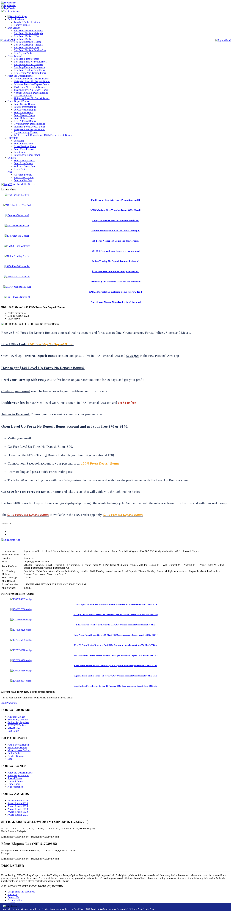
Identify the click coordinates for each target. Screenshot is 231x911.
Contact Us (13, 897)
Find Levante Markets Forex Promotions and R (115, 200)
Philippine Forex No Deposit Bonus (32, 98)
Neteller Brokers (16, 756)
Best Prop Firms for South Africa (30, 61)
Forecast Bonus (15, 781)
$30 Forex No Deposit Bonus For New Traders (115, 241)
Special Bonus (15, 778)
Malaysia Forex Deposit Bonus (29, 129)
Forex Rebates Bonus (24, 118)
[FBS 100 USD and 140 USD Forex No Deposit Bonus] (30, 324)
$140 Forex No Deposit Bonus (29, 87)
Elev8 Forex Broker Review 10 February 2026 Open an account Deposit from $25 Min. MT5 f (115, 665)
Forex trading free (23, 180)
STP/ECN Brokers (17, 725)
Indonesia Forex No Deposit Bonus (31, 84)
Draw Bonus (14, 784)
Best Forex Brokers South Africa (30, 50)
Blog (10, 758)
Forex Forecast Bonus (25, 106)
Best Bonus (13, 731)
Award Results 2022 (18, 812)
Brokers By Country (18, 719)
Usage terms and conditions (21, 891)
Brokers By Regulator (18, 722)
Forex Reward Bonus (24, 115)
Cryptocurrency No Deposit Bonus (31, 78)
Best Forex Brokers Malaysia (28, 33)
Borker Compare (22, 25)
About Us (12, 894)
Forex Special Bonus (24, 104)
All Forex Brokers (23, 174)
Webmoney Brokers (17, 747)
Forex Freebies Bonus (25, 109)
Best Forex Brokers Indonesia (28, 30)
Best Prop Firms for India (26, 58)
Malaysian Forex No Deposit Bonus (32, 81)
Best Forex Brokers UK (26, 39)
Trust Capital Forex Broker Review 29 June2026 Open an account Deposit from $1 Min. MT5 (115, 604)
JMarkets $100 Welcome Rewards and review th (115, 281)
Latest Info (13, 138)
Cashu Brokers (15, 753)
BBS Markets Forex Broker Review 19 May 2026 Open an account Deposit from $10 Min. (115, 625)
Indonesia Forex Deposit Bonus (29, 126)
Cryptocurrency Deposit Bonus (29, 123)
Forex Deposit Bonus (18, 101)
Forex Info (19, 140)
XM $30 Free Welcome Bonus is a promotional (115, 251)
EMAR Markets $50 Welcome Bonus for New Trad (115, 292)
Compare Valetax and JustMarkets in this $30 (115, 220)
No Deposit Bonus (23, 95)
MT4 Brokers (14, 728)
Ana (10, 171)
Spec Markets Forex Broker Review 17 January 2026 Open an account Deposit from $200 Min (115, 686)
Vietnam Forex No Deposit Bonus (31, 92)
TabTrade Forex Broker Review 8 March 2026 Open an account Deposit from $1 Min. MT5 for (115, 655)
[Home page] (17, 16)
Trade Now (149, 909)
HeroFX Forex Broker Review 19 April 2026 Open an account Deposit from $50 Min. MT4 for (115, 645)
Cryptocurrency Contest (26, 132)
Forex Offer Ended (23, 143)
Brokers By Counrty (24, 177)
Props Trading (15, 56)
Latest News (20, 152)
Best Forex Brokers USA (26, 36)
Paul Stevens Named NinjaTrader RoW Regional (116, 302)
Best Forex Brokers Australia (28, 44)
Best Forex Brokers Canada (27, 42)
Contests (12, 157)
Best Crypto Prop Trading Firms (30, 73)
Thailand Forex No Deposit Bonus (31, 90)
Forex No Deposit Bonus (20, 75)
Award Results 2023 (18, 809)
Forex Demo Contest (24, 160)
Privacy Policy (15, 900)
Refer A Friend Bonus (25, 121)
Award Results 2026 (18, 800)
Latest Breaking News (25, 146)
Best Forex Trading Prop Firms (29, 70)
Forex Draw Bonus (23, 112)
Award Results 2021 (18, 814)
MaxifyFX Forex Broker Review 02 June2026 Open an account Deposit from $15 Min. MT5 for (116, 614)
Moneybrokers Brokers (19, 750)
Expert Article (21, 169)
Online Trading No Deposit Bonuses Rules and (115, 261)
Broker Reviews (16, 19)
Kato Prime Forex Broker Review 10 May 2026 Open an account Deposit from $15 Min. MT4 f (115, 635)
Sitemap (12, 903)
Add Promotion (9, 703)
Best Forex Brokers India (26, 47)
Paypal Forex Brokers (18, 744)
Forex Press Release (24, 149)
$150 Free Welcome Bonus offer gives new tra (115, 271)
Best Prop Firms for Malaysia (28, 64)
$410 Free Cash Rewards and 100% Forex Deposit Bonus (43, 135)
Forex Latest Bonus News (27, 155)
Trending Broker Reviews (27, 22)
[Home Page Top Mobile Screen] (18, 184)
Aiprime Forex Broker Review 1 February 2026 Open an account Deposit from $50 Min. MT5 (115, 676)
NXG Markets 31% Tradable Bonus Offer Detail (115, 210)
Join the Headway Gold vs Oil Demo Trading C (115, 230)
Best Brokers (14, 27)
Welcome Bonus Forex (25, 166)
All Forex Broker (16, 716)
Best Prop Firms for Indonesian (29, 67)
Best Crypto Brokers (24, 53)
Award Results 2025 (18, 803)
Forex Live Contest (23, 163)
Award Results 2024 (18, 806)
